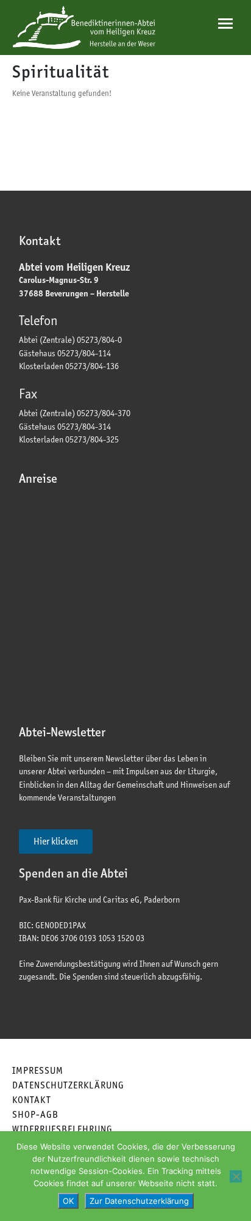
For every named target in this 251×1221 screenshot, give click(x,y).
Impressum (37, 1070)
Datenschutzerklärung (68, 1085)
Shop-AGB (35, 1114)
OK (68, 1201)
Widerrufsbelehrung (62, 1129)
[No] (236, 1176)
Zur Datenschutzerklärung (139, 1201)
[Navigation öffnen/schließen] (225, 23)
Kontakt (31, 1100)
